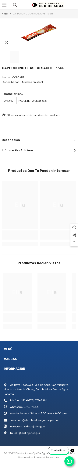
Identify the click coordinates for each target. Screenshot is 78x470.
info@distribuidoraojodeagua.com (39, 420)
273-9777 (27, 400)
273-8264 (41, 400)
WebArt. (55, 457)
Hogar (5, 13)
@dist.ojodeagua (34, 426)
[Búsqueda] (15, 5)
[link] (20, 235)
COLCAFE (18, 77)
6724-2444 (31, 407)
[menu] (4, 4)
